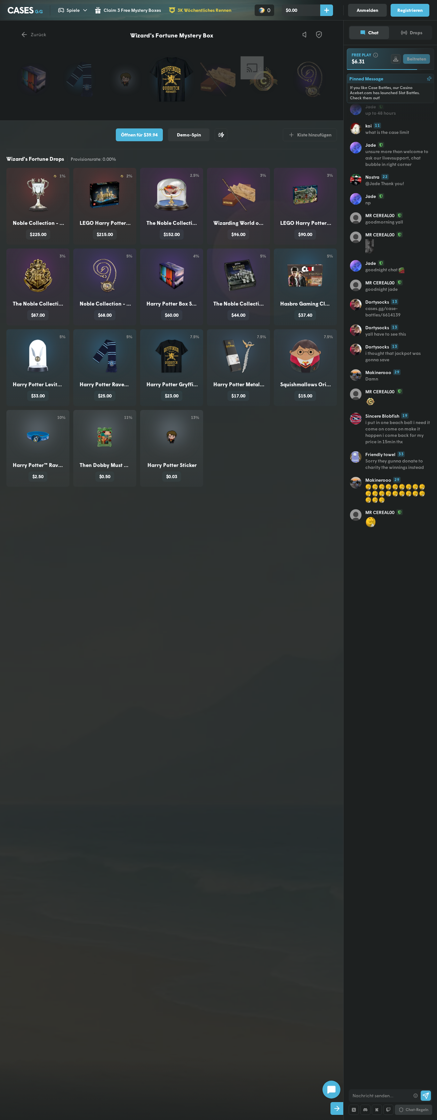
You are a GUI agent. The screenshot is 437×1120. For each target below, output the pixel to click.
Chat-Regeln (417, 1109)
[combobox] (379, 1096)
